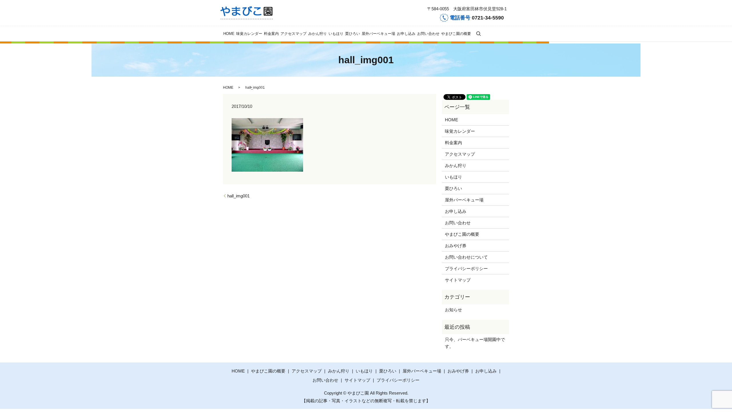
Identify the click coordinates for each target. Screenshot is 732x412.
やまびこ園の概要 (456, 33)
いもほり (336, 33)
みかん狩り (317, 33)
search (478, 33)
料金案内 (271, 33)
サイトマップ (458, 280)
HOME (228, 33)
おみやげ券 (455, 245)
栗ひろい (352, 33)
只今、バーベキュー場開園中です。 (475, 343)
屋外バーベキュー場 (378, 33)
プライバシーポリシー (466, 268)
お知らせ (453, 309)
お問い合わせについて (466, 257)
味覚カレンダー (249, 33)
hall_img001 (238, 195)
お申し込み (406, 33)
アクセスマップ (294, 33)
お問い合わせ (428, 33)
